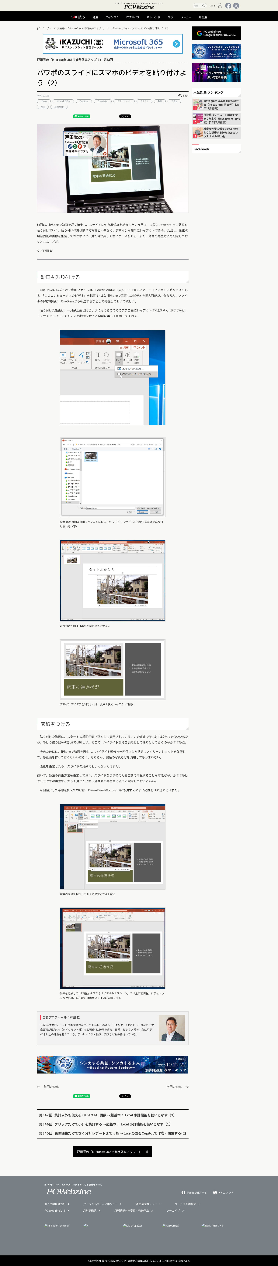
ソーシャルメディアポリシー (101, 1204)
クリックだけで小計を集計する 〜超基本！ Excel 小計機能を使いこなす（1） (113, 1123)
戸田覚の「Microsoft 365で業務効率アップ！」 (81, 28)
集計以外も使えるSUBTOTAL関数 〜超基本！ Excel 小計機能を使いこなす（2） (115, 1114)
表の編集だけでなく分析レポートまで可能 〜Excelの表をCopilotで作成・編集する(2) (120, 1133)
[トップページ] (38, 28)
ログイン (213, 5)
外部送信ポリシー (146, 1204)
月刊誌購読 (89, 1210)
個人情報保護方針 (55, 1204)
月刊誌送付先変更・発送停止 (131, 1210)
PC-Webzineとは (54, 1210)
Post (126, 116)
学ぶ (49, 28)
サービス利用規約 (185, 1204)
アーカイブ (173, 1210)
